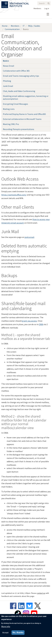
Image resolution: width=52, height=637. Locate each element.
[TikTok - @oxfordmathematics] (18, 613)
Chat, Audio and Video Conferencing (19, 91)
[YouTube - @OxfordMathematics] (34, 613)
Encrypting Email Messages (15, 104)
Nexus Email (8, 65)
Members (37, 8)
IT (24, 25)
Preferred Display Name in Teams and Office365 (24, 114)
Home (4, 25)
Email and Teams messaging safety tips (21, 75)
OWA (41, 324)
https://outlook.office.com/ (13, 194)
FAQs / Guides (34, 25)
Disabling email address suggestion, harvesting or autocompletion (25, 97)
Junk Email (8, 86)
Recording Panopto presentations (18, 129)
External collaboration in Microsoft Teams (22, 119)
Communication (12, 29)
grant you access (29, 321)
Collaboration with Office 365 (16, 70)
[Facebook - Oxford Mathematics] (14, 606)
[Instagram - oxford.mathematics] (27, 613)
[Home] (19, 3)
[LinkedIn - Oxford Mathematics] (22, 606)
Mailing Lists (9, 109)
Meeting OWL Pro (11, 124)
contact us (41, 593)
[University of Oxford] (4, 3)
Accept (5, 632)
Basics (6, 60)
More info (5, 626)
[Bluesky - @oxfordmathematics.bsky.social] (30, 606)
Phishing (7, 81)
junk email (29, 237)
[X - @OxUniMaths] (38, 606)
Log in (46, 8)
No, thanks (18, 632)
